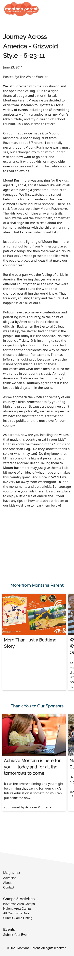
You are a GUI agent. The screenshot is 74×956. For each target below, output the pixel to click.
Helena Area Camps (17, 908)
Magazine (11, 873)
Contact (8, 887)
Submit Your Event (16, 934)
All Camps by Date (16, 913)
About (7, 882)
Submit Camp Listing (17, 918)
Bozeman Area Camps (19, 904)
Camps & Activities (19, 899)
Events (9, 929)
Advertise (9, 878)
